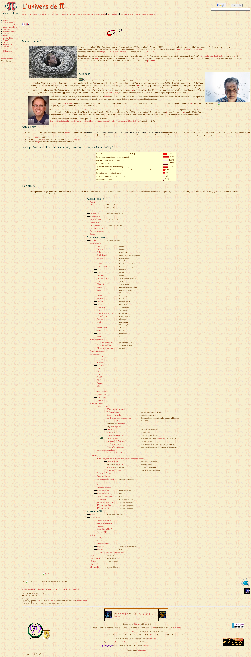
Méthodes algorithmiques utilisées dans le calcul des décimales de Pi (120, 459)
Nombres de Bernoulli (114, 453)
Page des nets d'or (113, 14)
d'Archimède (161, 438)
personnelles (115, 421)
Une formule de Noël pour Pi (117, 441)
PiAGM (100, 360)
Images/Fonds (7, 44)
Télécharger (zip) (103, 508)
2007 (138, 85)
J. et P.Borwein (102, 255)
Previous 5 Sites (119, 615)
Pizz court (100, 547)
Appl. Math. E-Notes (131, 121)
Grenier (109, 430)
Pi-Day (5, 42)
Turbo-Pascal (101, 392)
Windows (100, 366)
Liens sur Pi (7, 49)
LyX (235, 56)
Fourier (99, 287)
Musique (6, 47)
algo (43, 139)
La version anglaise (81, 600)
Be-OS (99, 377)
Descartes (100, 275)
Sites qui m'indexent (127, 14)
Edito (51, 14)
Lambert (100, 302)
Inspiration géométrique (105, 342)
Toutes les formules (9, 25)
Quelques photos (89, 14)
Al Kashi (100, 246)
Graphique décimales (104, 476)
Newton (100, 319)
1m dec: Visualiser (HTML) (106, 502)
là (144, 90)
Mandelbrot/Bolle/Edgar (105, 313)
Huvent (99, 296)
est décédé (68, 103)
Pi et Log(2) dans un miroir (116, 447)
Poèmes (5, 36)
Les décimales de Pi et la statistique (119, 418)
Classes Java (101, 395)
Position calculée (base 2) (105, 479)
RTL (128, 635)
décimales (50, 600)
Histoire (5, 20)
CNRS (54, 589)
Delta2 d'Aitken (112, 462)
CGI (98, 386)
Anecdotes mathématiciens (106, 541)
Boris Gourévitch (28, 589)
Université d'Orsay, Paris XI (68, 589)
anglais (67, 132)
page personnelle (111, 92)
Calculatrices (101, 398)
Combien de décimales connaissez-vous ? (111, 552)
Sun (98, 374)
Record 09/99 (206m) (104, 494)
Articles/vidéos (8, 38)
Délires (5, 40)
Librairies (100, 400)
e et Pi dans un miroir (114, 444)
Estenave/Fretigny (103, 278)
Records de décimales (104, 473)
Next (133, 615)
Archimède (101, 249)
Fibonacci (100, 284)
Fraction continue (103, 482)
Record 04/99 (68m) (104, 491)
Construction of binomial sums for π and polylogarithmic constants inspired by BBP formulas (86, 121)
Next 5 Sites (139, 615)
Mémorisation (102, 485)
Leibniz (99, 304)
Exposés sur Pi (102, 526)
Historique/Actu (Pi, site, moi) (38, 14)
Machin (99, 310)
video (153, 627)
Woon (99, 336)
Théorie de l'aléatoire (114, 415)
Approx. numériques (10, 27)
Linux (99, 368)
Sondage (100, 538)
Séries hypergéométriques (116, 409)
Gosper (99, 293)
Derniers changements (142, 14)
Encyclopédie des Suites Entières (189, 49)
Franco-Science (153, 638)
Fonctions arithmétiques (115, 435)
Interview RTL (102, 532)
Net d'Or (134, 631)
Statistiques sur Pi (103, 499)
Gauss (99, 290)
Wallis (99, 334)
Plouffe (99, 322)
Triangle (110, 432)
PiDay (39, 600)
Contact (152, 14)
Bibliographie (7, 51)
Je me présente (77, 14)
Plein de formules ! (103, 406)
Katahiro (100, 299)
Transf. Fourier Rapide (115, 470)
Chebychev (121, 424)
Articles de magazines (104, 523)
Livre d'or (57, 14)
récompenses (141, 650)
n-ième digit (111, 467)
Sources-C (100, 389)
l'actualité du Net (121, 642)
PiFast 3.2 (100, 357)
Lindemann (101, 307)
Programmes (7, 29)
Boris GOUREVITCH (146, 613)
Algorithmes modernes (105, 348)
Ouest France (177, 627)
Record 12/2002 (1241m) (105, 496)
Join (118, 616)
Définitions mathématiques (106, 450)
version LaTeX (204, 56)
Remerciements (101, 14)
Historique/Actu (95, 205)
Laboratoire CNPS (44, 589)
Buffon (99, 264)
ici (133, 90)
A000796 (150, 52)
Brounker (100, 258)
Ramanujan (101, 325)
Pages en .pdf (66, 14)
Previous (128, 615)
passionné (151, 60)
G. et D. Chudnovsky (104, 267)
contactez (37, 137)
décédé (107, 97)
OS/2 (99, 380)
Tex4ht (97, 58)
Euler (99, 281)
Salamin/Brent (102, 328)
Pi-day (92, 555)
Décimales (6, 34)
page (192, 103)
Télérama (137, 624)
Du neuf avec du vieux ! (115, 438)
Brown (99, 261)
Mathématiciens (8, 23)
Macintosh (100, 363)
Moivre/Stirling (102, 316)
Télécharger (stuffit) (104, 505)
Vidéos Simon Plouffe (104, 529)
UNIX (99, 371)
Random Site (147, 615)
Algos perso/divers (9, 31)
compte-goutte (116, 427)
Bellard (88, 110)
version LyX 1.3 (217, 56)
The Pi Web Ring (123, 613)
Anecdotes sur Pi (103, 544)
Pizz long (100, 550)
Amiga (99, 383)
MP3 (150, 635)
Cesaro (99, 270)
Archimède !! (75, 139)
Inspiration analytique (104, 345)
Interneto (146, 645)
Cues (99, 272)
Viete (99, 331)
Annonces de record (104, 488)
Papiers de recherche (104, 520)
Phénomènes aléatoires (114, 412)
